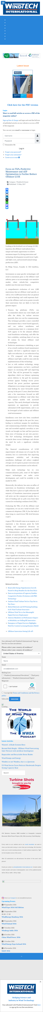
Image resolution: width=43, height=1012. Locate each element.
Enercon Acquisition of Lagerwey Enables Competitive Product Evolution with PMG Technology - (22, 596)
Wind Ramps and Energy (11, 758)
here (39, 1005)
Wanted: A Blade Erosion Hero (13, 745)
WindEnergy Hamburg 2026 (12, 917)
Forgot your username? (13, 155)
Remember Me (10, 145)
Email (4, 665)
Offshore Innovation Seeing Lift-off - (21, 631)
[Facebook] (22, 189)
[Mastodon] (22, 205)
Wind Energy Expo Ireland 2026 (14, 944)
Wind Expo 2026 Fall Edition (13, 907)
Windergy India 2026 (10, 930)
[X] (22, 200)
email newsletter (29, 844)
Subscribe (5, 699)
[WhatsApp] (22, 202)
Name (4, 657)
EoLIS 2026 (6, 951)
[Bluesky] (22, 192)
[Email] (22, 194)
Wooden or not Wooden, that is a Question (18, 762)
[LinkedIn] (22, 197)
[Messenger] (22, 207)
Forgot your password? (13, 152)
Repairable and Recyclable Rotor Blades (17, 754)
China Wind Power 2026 (11, 937)
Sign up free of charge (10, 120)
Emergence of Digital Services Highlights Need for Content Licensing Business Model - (23, 626)
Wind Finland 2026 (9, 924)
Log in (21, 148)
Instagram (13, 898)
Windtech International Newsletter (16, 675)
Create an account (11, 157)
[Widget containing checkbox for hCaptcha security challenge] (19, 686)
